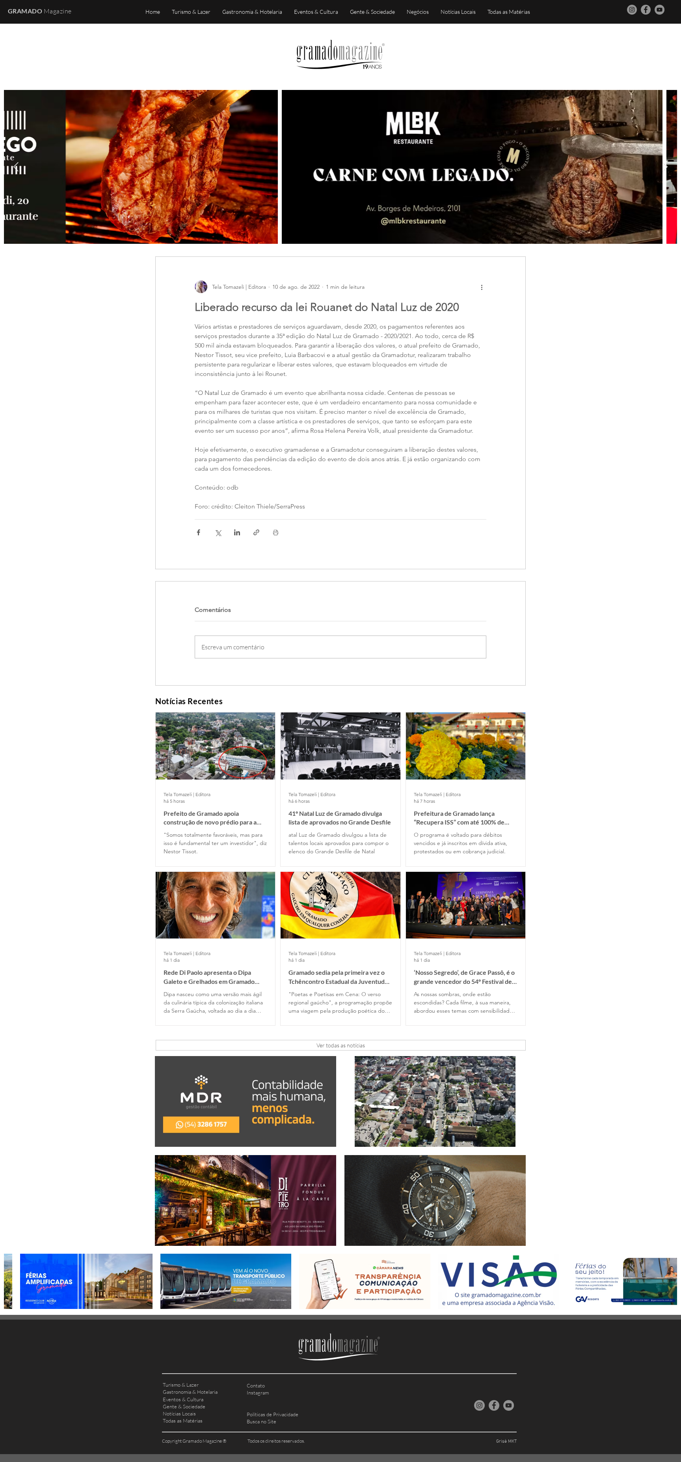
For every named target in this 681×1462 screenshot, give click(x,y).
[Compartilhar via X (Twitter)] (217, 532)
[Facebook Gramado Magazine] (646, 10)
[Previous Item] (16, 167)
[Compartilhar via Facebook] (198, 532)
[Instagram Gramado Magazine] (632, 10)
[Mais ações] (481, 287)
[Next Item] (665, 167)
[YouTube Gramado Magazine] (659, 10)
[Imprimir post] (275, 532)
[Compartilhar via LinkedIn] (237, 532)
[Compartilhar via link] (256, 532)
